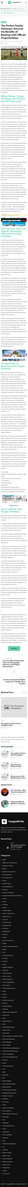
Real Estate (5, 1075)
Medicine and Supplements (9, 1012)
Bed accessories (7, 874)
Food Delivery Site (7, 955)
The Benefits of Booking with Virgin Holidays (13, 366)
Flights (4, 949)
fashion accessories (8, 940)
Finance (4, 943)
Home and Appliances (8, 982)
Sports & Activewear (8, 1108)
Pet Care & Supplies (7, 1054)
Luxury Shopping (7, 1006)
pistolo (4, 1063)
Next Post (21, 677)
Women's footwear (7, 1161)
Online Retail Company (8, 1039)
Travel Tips (14, 762)
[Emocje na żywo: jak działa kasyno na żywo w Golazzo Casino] (5, 777)
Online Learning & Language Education (12, 1036)
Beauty (4, 868)
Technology (5, 1123)
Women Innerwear (7, 1158)
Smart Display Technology (9, 1090)
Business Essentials (8, 892)
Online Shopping (6, 1042)
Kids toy (4, 997)
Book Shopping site (7, 886)
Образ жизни (6, 1164)
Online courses (6, 1030)
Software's (5, 1099)
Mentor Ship (5, 1015)
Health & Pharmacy (7, 967)
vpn (3, 1147)
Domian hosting (6, 922)
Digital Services (6, 916)
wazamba (5, 1149)
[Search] (26, 2)
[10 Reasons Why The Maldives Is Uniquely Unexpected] (5, 804)
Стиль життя (6, 1173)
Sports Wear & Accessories (10, 1114)
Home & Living (6, 976)
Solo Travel (5, 1102)
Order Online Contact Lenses (10, 1051)
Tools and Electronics (8, 1126)
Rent (3, 1078)
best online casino (7, 877)
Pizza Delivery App (7, 1066)
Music (4, 1018)
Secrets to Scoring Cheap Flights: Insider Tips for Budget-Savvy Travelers (14, 681)
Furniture (4, 961)
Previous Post (8, 658)
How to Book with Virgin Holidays (11, 510)
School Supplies (6, 1081)
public (2, 720)
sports (4, 1105)
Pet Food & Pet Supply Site (9, 1057)
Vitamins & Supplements (9, 1143)
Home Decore (6, 985)
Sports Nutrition (6, 1111)
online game (5, 1033)
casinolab (5, 904)
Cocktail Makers (6, 910)
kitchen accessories (7, 1000)
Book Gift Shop (6, 883)
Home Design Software (8, 988)
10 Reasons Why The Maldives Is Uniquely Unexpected (18, 803)
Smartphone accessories (9, 1093)
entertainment (6, 931)
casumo (4, 907)
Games (4, 964)
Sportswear (5, 1117)
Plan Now (14, 648)
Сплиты (4, 1170)
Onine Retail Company (8, 1027)
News (4, 1024)
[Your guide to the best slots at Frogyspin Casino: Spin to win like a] (5, 754)
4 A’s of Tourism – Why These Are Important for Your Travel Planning (19, 792)
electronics (5, 928)
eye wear (4, 934)
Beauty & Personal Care (8, 871)
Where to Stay (6, 1155)
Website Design (6, 1152)
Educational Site (6, 925)
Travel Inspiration (7, 1135)
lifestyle (4, 1003)
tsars (3, 1141)
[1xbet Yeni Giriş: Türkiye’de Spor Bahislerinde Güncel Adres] (5, 765)
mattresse (5, 1009)
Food (3, 952)
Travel (4, 1129)
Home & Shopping (7, 979)
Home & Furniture (7, 973)
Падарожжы (6, 1167)
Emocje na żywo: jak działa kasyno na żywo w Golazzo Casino (18, 778)
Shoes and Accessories (8, 1084)
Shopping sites (6, 1087)
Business (5, 889)
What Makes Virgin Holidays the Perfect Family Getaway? (13, 99)
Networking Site (6, 1021)
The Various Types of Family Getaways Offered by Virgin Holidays (13, 233)
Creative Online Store (8, 913)
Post (3, 1069)
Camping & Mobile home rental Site (12, 895)
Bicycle (4, 880)
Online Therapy (6, 1045)
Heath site (5, 970)
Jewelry (4, 994)
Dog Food (5, 919)
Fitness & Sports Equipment (10, 946)
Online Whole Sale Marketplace (10, 1048)
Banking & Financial (7, 865)
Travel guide (5, 1132)
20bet (4, 859)
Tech (3, 1120)
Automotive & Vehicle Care (9, 862)
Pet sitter (5, 1060)
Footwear (5, 958)
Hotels (4, 991)
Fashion (4, 937)
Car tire (4, 898)
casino (4, 901)
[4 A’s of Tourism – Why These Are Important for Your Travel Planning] (5, 792)
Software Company (7, 1096)
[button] (22, 692)
